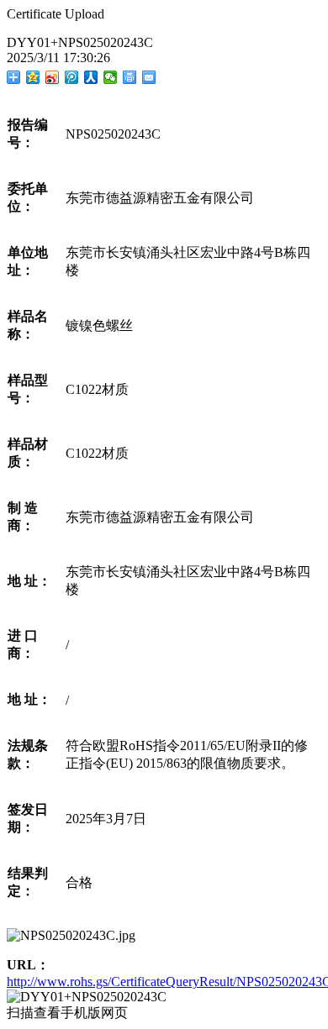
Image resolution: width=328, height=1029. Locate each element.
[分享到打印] (130, 77)
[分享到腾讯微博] (72, 77)
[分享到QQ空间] (33, 77)
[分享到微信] (110, 77)
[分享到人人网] (91, 77)
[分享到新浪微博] (52, 77)
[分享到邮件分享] (149, 77)
